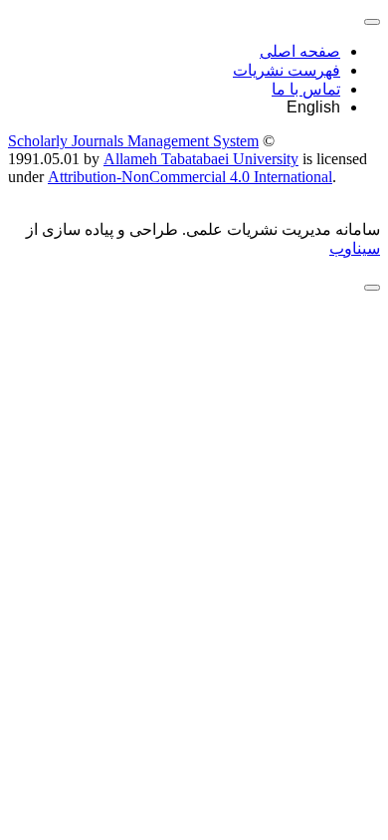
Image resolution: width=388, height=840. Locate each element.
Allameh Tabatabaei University (200, 158)
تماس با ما (306, 89)
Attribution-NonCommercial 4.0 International (190, 176)
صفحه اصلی (300, 51)
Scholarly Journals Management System (133, 140)
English (313, 107)
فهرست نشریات (286, 70)
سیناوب (354, 248)
